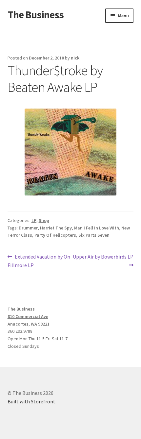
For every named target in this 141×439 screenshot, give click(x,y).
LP (33, 220)
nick (75, 58)
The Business (36, 14)
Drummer (28, 228)
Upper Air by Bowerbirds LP (102, 260)
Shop (44, 220)
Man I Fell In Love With (96, 228)
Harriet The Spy (56, 228)
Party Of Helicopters (55, 235)
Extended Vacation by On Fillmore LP (39, 260)
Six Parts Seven (94, 235)
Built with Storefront (31, 401)
